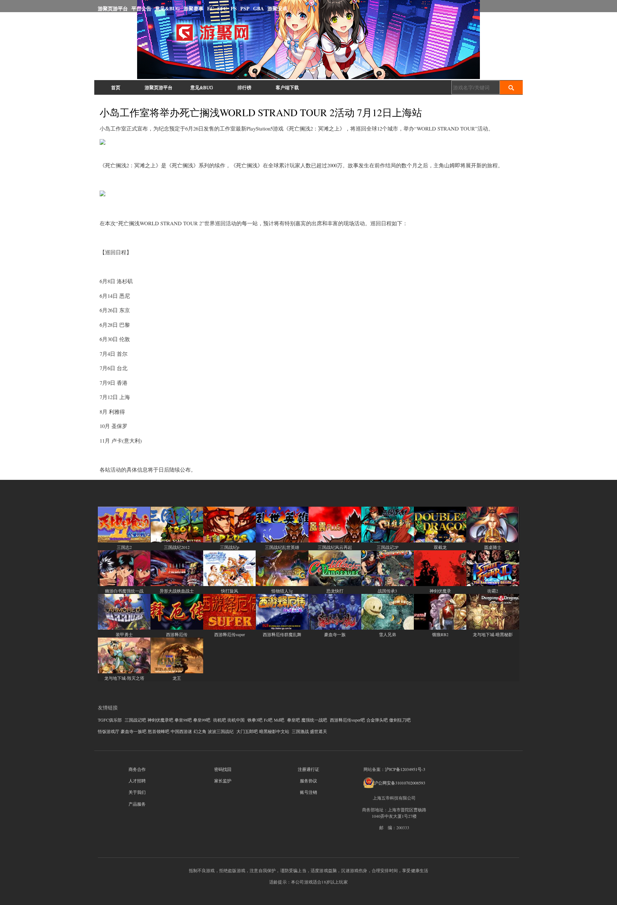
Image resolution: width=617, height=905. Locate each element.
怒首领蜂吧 (158, 731)
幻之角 (200, 731)
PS (234, 8)
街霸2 (492, 591)
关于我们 (137, 792)
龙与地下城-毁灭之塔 (124, 678)
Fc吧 (268, 720)
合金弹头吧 (377, 720)
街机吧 (219, 720)
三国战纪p (229, 547)
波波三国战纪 (221, 731)
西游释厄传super (229, 634)
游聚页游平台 (113, 8)
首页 (115, 87)
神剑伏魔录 (440, 591)
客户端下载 (287, 87)
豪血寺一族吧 (133, 731)
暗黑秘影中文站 (274, 731)
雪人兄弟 (387, 634)
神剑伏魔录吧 (160, 720)
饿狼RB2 (440, 634)
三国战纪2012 (177, 547)
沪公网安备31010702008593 (399, 783)
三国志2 (124, 547)
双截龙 (440, 547)
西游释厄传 (176, 634)
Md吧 (279, 720)
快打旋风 (229, 591)
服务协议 (308, 780)
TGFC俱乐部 (110, 720)
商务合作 (137, 769)
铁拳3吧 (254, 720)
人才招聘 (137, 780)
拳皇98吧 (183, 720)
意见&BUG (167, 8)
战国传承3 (387, 591)
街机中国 (236, 720)
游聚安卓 (277, 8)
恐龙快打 (334, 591)
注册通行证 (308, 769)
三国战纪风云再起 (335, 547)
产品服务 (137, 804)
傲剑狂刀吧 (400, 720)
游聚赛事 (194, 8)
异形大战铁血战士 (177, 591)
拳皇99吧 (201, 720)
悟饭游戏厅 (108, 731)
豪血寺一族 (335, 634)
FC (210, 8)
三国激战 (300, 731)
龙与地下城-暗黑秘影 (493, 634)
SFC (222, 8)
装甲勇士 (124, 634)
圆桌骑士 (492, 547)
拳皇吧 (293, 720)
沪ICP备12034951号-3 (405, 769)
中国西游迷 (181, 731)
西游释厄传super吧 (347, 720)
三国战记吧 (135, 720)
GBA (258, 8)
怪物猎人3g (282, 591)
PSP (245, 8)
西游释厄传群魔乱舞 (282, 634)
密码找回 (222, 769)
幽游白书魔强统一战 (124, 591)
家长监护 (222, 780)
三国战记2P (387, 547)
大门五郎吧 (247, 731)
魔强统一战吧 (314, 720)
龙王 (176, 678)
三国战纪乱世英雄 (282, 547)
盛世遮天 (318, 731)
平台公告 (141, 8)
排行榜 (244, 87)
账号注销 (308, 792)
